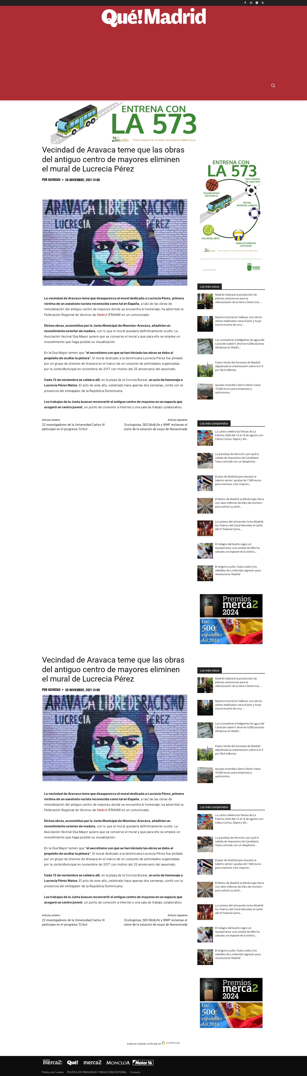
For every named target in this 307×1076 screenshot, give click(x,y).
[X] (262, 3)
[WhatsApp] (75, 189)
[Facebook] (245, 3)
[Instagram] (251, 3)
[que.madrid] (153, 18)
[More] (113, 189)
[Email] (104, 189)
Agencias (54, 179)
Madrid (102, 315)
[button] (273, 85)
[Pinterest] (65, 189)
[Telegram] (256, 3)
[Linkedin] (94, 189)
